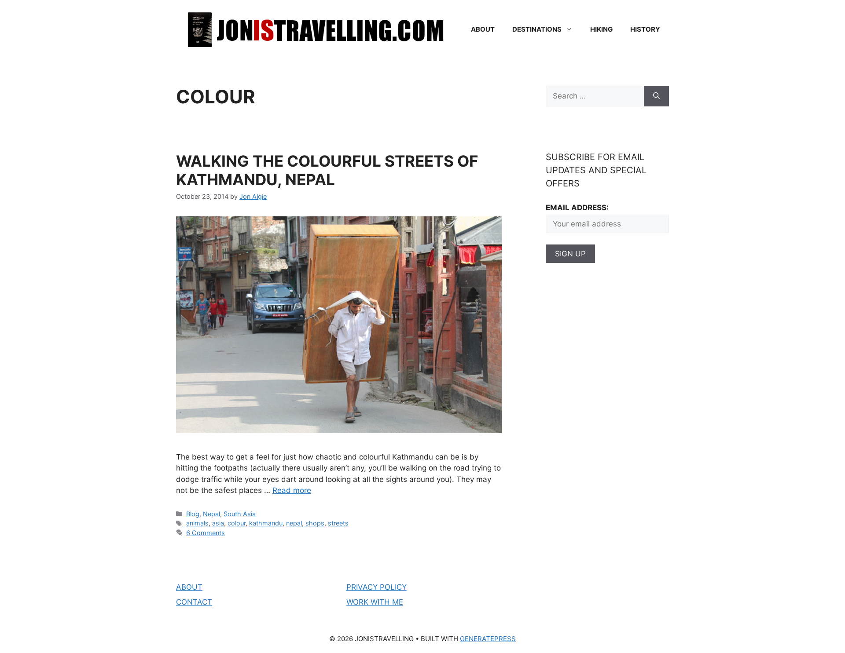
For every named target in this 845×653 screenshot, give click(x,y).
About (483, 29)
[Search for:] (595, 96)
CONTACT (194, 602)
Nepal (211, 514)
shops (314, 523)
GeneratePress (488, 639)
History (645, 29)
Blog (192, 514)
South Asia (240, 514)
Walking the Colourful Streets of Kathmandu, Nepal (327, 170)
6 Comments (205, 532)
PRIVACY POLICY (376, 587)
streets (338, 523)
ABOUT (189, 587)
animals (197, 523)
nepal (294, 523)
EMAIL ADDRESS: (577, 207)
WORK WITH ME (374, 602)
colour (237, 523)
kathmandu (266, 523)
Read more (291, 490)
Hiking (601, 29)
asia (218, 523)
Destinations (537, 29)
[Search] (656, 96)
